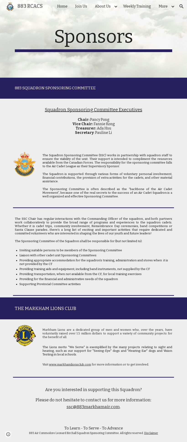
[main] (93, 39)
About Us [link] (103, 6)
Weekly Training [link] (137, 6)
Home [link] (62, 6)
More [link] (163, 6)
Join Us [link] (81, 6)
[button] (181, 6)
